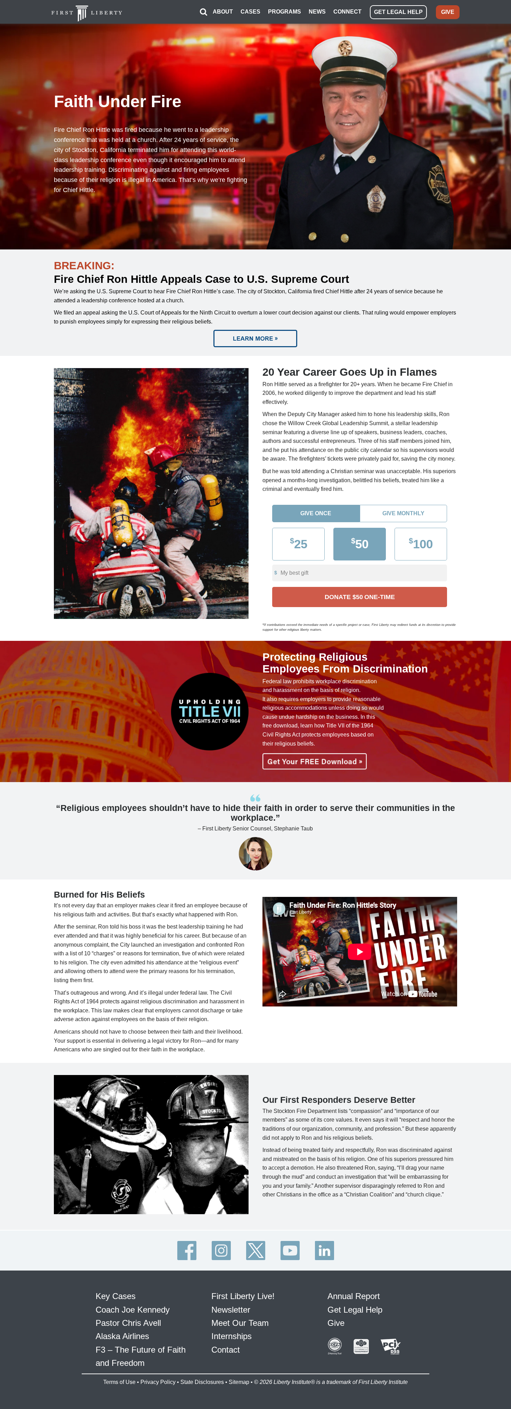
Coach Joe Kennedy (133, 1309)
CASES (250, 12)
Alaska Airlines (122, 1336)
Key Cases (116, 1296)
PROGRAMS (284, 12)
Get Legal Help (354, 1309)
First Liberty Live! (243, 1296)
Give (335, 1323)
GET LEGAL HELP (398, 12)
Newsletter (230, 1309)
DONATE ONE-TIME (360, 597)
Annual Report (353, 1296)
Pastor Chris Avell (128, 1323)
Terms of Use (119, 1382)
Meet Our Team (240, 1323)
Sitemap (239, 1382)
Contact (225, 1349)
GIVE (447, 12)
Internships (231, 1336)
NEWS (317, 12)
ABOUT (223, 12)
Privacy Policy (158, 1382)
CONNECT (347, 12)
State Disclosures (202, 1382)
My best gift (294, 573)
